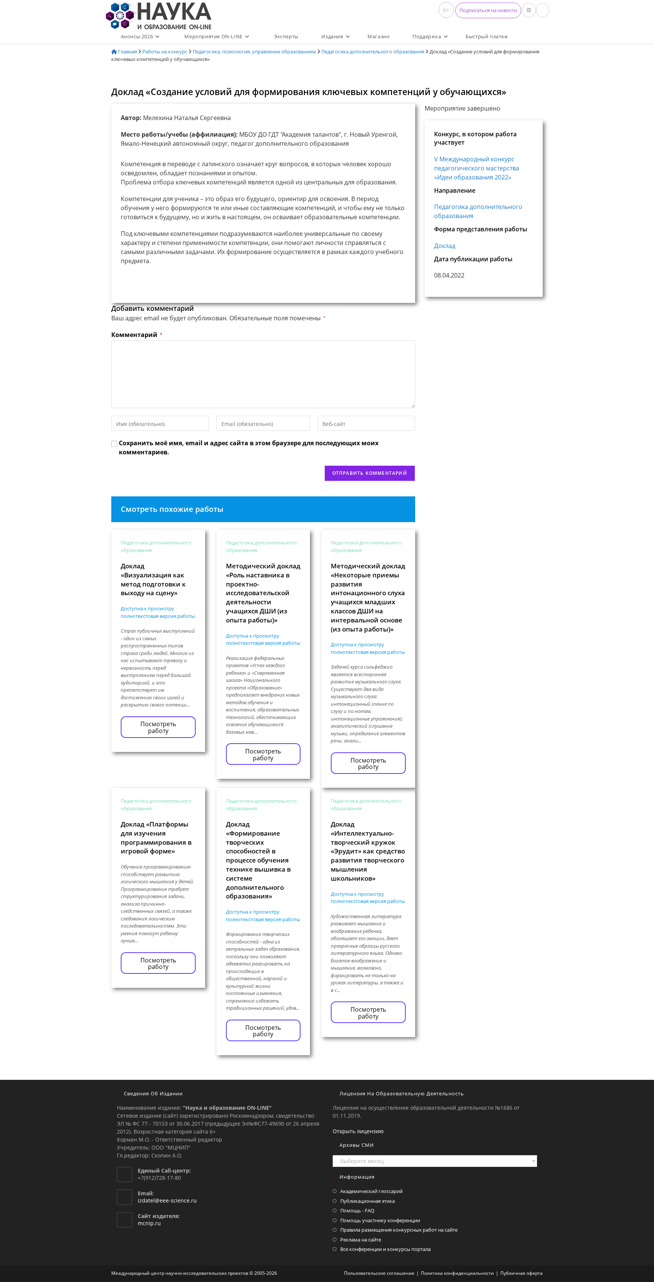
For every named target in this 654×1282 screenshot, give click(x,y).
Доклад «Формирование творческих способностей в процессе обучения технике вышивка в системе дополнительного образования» (258, 860)
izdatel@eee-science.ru (167, 1200)
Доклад (444, 246)
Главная (127, 51)
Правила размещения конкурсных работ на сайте (399, 1229)
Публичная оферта (521, 1273)
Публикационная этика (367, 1201)
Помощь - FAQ (357, 1210)
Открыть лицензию (358, 1131)
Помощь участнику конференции (380, 1220)
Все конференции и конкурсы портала (385, 1249)
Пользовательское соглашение (379, 1273)
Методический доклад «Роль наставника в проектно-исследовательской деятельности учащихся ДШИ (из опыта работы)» (263, 592)
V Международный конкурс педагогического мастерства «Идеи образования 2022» (476, 168)
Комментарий (136, 335)
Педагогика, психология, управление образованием (254, 51)
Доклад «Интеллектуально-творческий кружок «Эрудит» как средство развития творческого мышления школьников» (368, 851)
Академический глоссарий (371, 1191)
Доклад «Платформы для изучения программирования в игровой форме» (156, 837)
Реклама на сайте (360, 1239)
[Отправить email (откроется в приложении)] (542, 10)
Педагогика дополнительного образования (372, 51)
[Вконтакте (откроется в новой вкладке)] (529, 10)
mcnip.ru (149, 1223)
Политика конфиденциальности (457, 1273)
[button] (488, 10)
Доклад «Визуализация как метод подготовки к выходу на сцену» (153, 579)
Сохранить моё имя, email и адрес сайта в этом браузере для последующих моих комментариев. (248, 447)
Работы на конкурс (164, 51)
